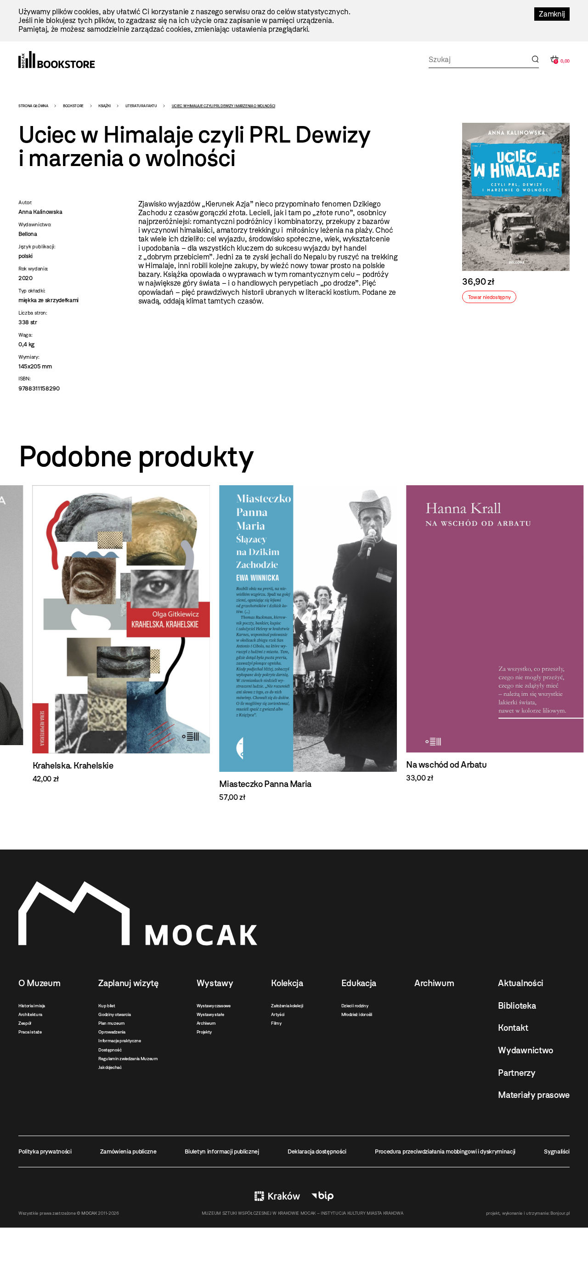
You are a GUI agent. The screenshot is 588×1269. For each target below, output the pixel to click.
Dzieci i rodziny (354, 1005)
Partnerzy (516, 1073)
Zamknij (552, 14)
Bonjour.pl (560, 1213)
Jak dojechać (109, 1067)
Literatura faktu (141, 105)
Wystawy (215, 983)
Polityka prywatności (45, 1151)
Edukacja (358, 983)
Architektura (30, 1014)
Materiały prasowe (534, 1095)
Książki (104, 105)
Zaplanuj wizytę (128, 983)
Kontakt (513, 1027)
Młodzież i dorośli (356, 1014)
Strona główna (33, 105)
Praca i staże (30, 1031)
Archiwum (206, 1023)
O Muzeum (39, 983)
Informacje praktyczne (119, 1040)
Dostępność (109, 1049)
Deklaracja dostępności (317, 1151)
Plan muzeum (111, 1023)
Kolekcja (287, 983)
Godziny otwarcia (114, 1014)
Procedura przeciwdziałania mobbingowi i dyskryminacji (445, 1151)
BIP (322, 1196)
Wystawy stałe (210, 1014)
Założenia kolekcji (287, 1005)
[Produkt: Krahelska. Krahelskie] (107, 634)
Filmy (276, 1023)
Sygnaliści (557, 1151)
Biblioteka (517, 1005)
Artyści (277, 1014)
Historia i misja (31, 1005)
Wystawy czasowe (214, 1005)
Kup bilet (106, 1005)
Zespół (24, 1023)
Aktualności (520, 983)
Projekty (204, 1031)
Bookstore (73, 105)
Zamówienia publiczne (128, 1151)
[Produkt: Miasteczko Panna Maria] (294, 643)
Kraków (277, 1196)
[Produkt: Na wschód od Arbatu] (481, 633)
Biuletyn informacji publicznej (222, 1151)
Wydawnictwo (525, 1050)
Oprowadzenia (111, 1031)
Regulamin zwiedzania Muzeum (128, 1058)
